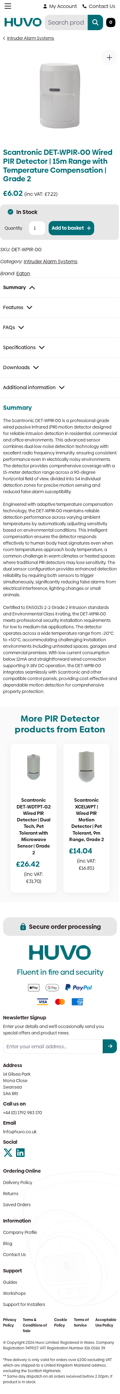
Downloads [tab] (16, 367)
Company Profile (20, 1232)
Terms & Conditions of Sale (35, 1325)
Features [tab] (13, 307)
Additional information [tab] (29, 387)
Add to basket (68, 228)
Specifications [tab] (19, 347)
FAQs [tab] (9, 327)
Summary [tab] (14, 287)
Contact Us (102, 6)
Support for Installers (24, 1304)
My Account (63, 6)
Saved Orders (17, 1205)
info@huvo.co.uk (20, 1132)
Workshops (14, 1293)
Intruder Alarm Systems (30, 38)
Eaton (23, 273)
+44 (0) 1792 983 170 (22, 1113)
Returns (10, 1194)
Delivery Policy (17, 1182)
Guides (10, 1282)
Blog (7, 1243)
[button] (109, 57)
